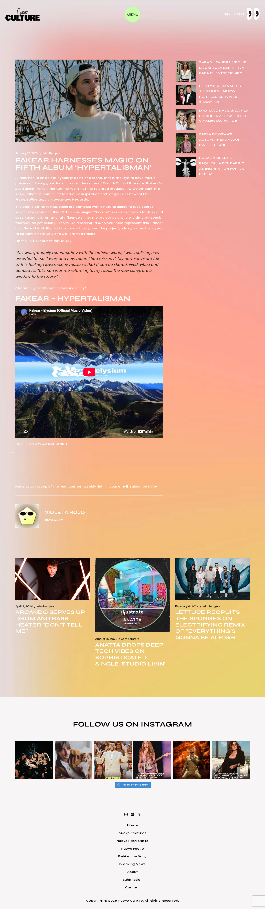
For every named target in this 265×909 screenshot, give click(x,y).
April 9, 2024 (24, 606)
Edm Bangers (51, 153)
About (132, 872)
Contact (132, 887)
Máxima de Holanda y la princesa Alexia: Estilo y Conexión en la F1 (224, 115)
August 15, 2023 (106, 639)
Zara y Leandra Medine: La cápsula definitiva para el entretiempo (223, 67)
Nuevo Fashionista (132, 841)
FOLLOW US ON (107, 724)
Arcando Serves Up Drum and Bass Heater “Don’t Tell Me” (50, 621)
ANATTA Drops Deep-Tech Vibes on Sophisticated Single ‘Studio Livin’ (130, 654)
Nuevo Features (132, 833)
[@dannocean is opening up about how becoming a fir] (73, 760)
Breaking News (132, 864)
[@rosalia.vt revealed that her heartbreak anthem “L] (34, 760)
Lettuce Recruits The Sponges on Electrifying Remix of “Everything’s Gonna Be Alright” (210, 625)
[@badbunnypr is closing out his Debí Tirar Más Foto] (113, 760)
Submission (133, 880)
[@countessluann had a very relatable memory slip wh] (231, 760)
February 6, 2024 (187, 606)
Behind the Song (132, 856)
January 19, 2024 (27, 153)
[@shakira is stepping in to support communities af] (152, 760)
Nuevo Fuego (132, 849)
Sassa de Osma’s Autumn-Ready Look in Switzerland (222, 139)
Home (132, 825)
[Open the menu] (132, 14)
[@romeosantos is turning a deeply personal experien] (191, 760)
